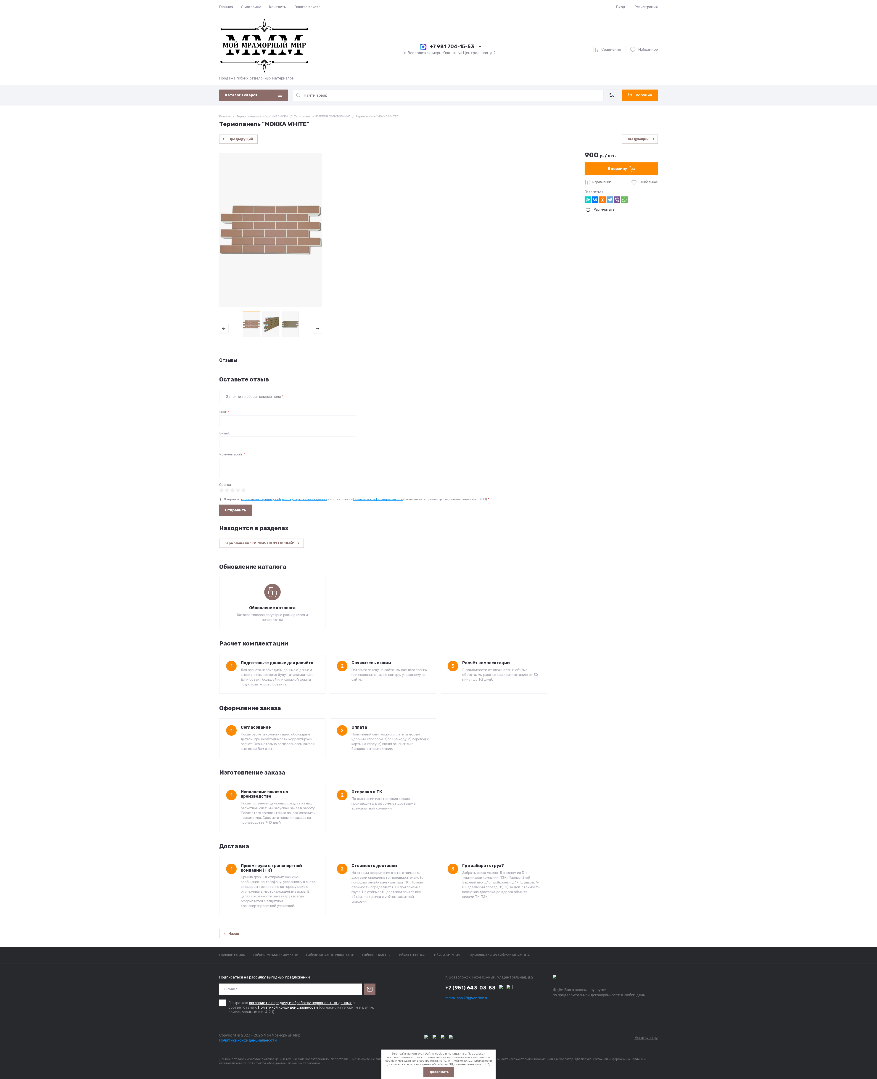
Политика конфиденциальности (248, 1040)
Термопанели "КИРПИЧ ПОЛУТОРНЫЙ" (322, 116)
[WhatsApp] (624, 199)
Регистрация (646, 7)
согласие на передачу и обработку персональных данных (284, 499)
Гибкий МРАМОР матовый (275, 955)
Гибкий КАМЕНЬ (376, 955)
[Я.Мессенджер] (588, 199)
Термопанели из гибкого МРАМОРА (262, 116)
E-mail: (224, 433)
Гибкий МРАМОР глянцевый (330, 955)
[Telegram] (610, 199)
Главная (226, 7)
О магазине (251, 7)
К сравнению (602, 182)
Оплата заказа (307, 7)
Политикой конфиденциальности (378, 499)
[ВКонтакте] (595, 199)
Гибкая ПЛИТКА (411, 955)
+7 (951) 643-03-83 (470, 988)
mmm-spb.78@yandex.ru (467, 998)
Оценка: (225, 485)
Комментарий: (232, 454)
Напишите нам (232, 955)
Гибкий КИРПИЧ (446, 955)
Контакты (278, 7)
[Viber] (617, 199)
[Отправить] (369, 989)
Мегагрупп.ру (646, 1038)
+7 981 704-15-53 (452, 46)
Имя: (224, 412)
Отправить (235, 510)
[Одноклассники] (602, 199)
